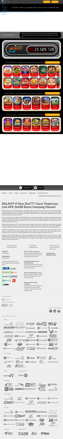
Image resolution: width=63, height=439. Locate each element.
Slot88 (16, 193)
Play (12, 51)
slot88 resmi (41, 217)
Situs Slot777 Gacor (43, 193)
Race (34, 7)
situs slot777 (16, 224)
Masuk (46, 1)
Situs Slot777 (42, 7)
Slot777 (11, 193)
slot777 (53, 235)
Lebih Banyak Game (52, 62)
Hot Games (15, 7)
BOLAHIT (40, 187)
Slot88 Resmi (32, 193)
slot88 (24, 237)
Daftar (55, 1)
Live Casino (28, 7)
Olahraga (51, 7)
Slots (20, 7)
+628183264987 (27, 187)
